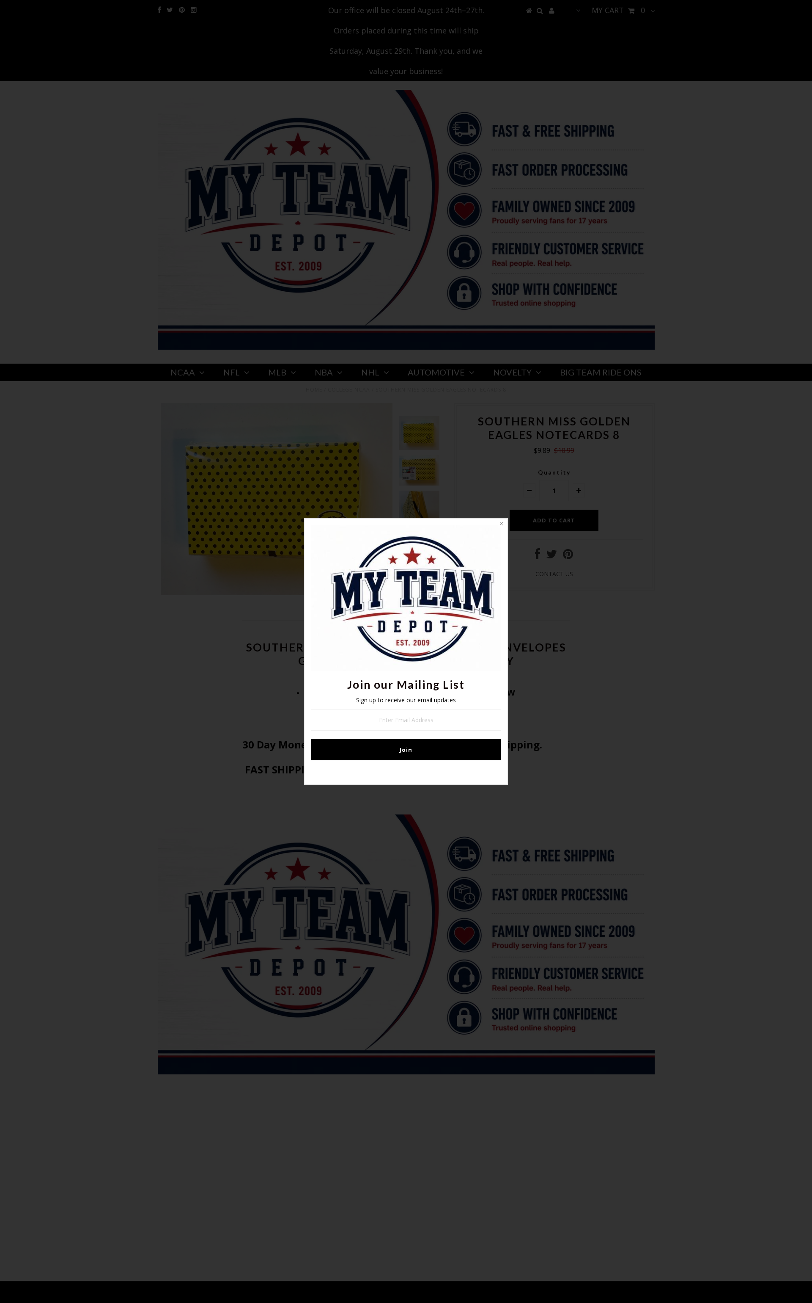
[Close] (501, 525)
